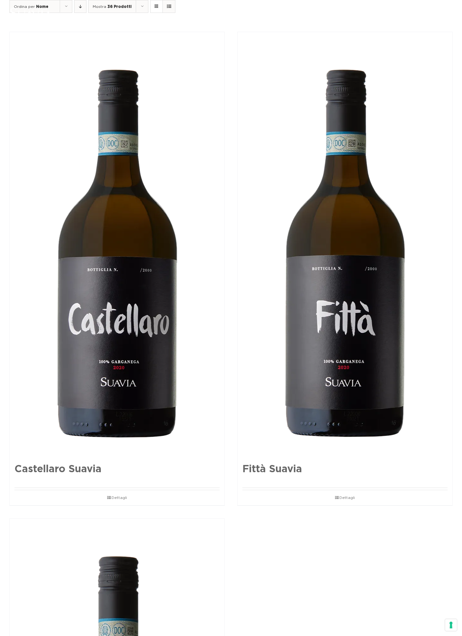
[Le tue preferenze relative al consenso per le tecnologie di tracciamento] (451, 625)
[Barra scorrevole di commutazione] (433, 13)
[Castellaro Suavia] (117, 244)
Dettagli (119, 497)
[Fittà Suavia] (345, 244)
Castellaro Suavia (58, 468)
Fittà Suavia (272, 468)
